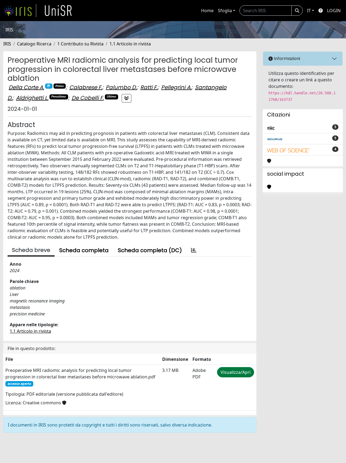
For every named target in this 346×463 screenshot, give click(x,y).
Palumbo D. (121, 87)
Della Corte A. (26, 87)
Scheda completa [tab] (84, 250)
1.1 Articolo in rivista (130, 44)
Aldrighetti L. (32, 98)
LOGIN (334, 11)
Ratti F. (149, 87)
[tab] (194, 250)
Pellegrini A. (176, 87)
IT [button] (309, 11)
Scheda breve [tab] (31, 250)
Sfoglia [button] (225, 11)
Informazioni (286, 58)
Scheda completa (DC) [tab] (150, 250)
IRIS (7, 44)
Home (207, 11)
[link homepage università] (58, 10)
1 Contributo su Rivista (80, 44)
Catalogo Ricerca (34, 44)
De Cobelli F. (88, 98)
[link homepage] (19, 10)
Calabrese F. (85, 87)
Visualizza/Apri (236, 372)
